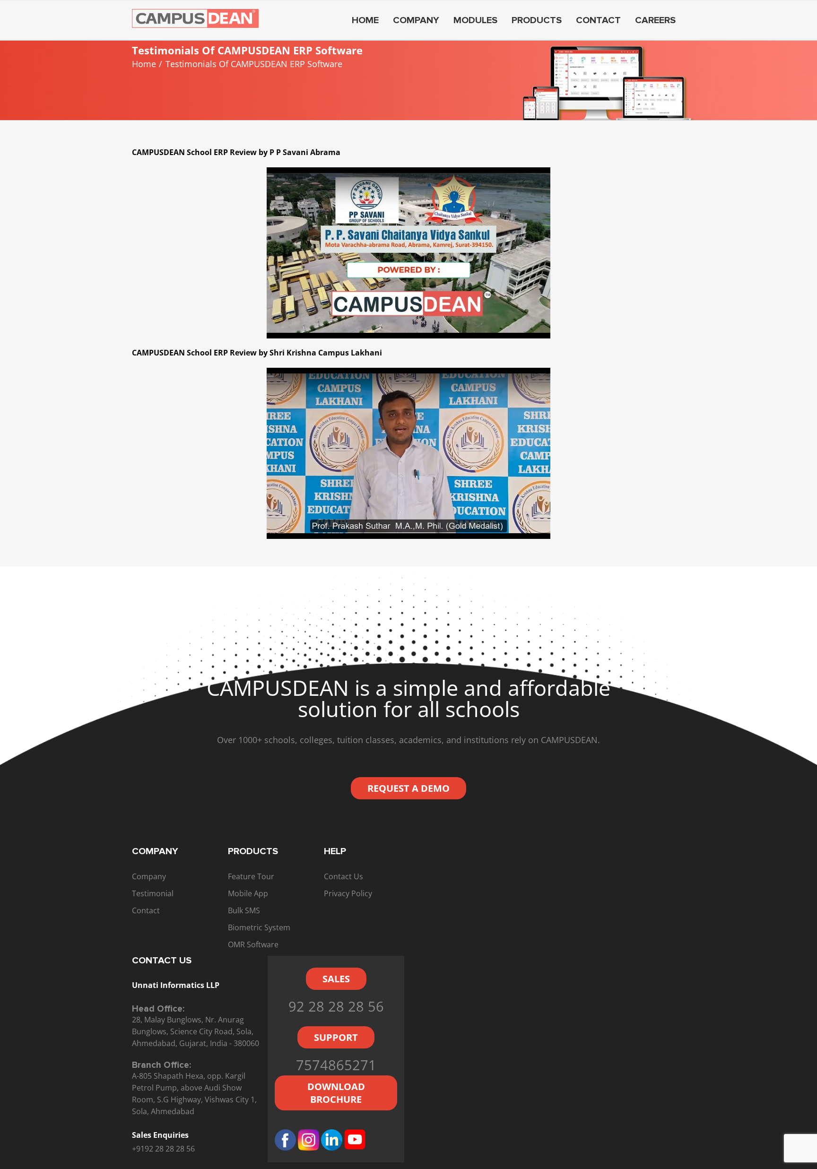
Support (336, 1037)
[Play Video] (270, 175)
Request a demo (408, 788)
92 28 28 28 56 (336, 1006)
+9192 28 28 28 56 (163, 1148)
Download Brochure (336, 1093)
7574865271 (336, 1065)
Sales (336, 978)
